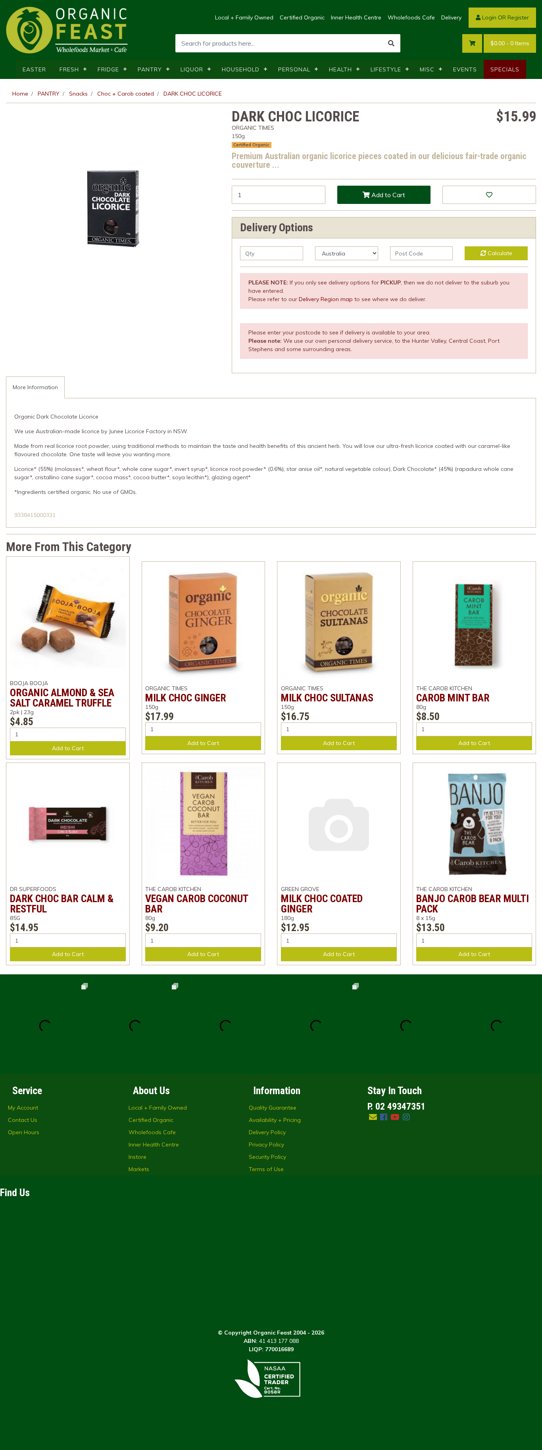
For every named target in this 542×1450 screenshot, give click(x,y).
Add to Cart (387, 195)
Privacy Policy (266, 1144)
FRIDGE (108, 69)
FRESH (69, 69)
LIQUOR (192, 69)
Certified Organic (302, 17)
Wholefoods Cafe (411, 17)
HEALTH (340, 69)
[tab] (35, 387)
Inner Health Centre (356, 17)
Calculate (499, 253)
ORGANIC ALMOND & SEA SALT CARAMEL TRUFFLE (62, 698)
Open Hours (23, 1132)
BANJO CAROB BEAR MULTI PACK (472, 904)
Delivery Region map (326, 299)
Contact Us (22, 1120)
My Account (23, 1107)
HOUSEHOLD (240, 69)
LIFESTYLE (386, 69)
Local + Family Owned (244, 17)
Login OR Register (504, 17)
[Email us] (373, 1117)
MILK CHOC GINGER (185, 698)
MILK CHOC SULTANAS (327, 698)
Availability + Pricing (275, 1120)
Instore (137, 1156)
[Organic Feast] (67, 29)
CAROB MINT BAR (453, 698)
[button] (489, 195)
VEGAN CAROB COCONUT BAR (196, 904)
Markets (139, 1169)
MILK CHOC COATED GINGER (322, 904)
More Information (35, 387)
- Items (509, 43)
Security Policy (267, 1156)
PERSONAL (294, 69)
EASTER (34, 69)
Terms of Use (266, 1169)
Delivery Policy (267, 1132)
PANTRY (150, 69)
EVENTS (465, 69)
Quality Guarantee (272, 1107)
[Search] (391, 43)
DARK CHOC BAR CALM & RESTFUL (61, 904)
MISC (427, 69)
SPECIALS (504, 69)
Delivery (451, 17)
